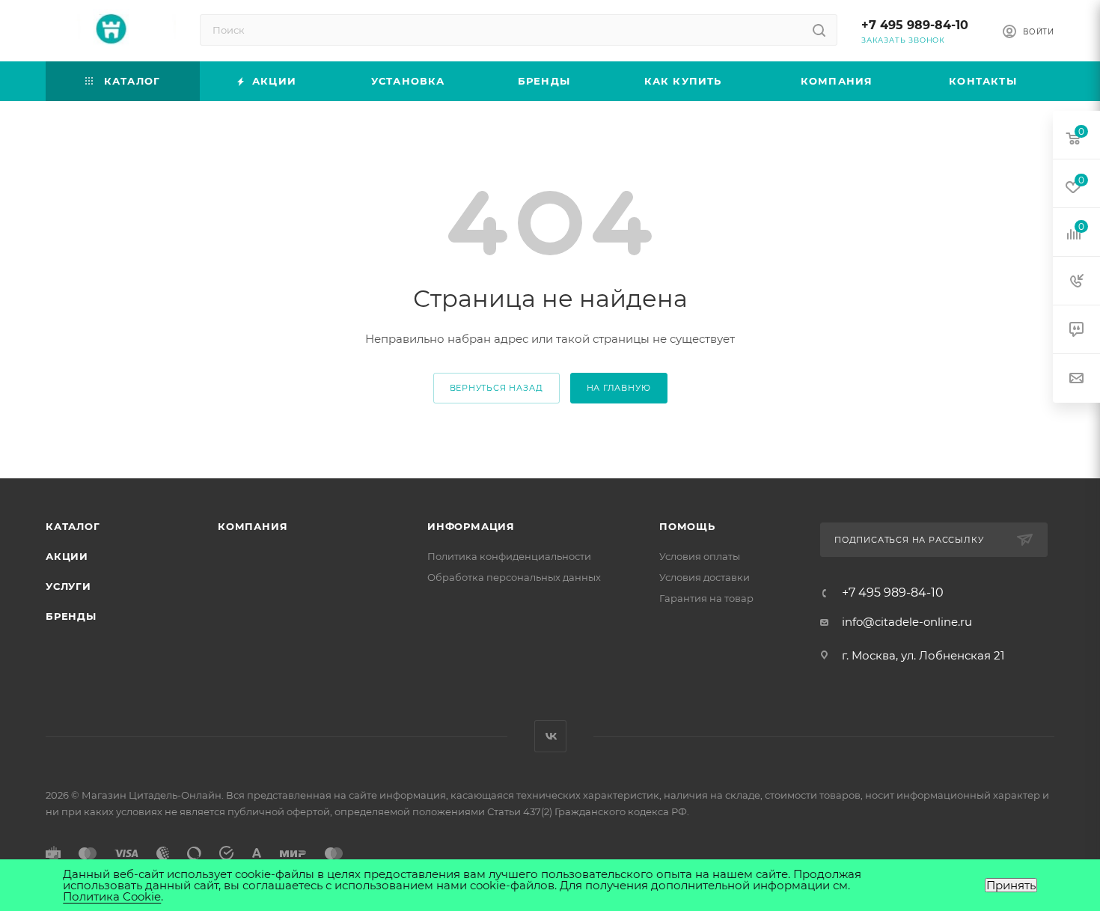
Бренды (71, 616)
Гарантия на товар (706, 598)
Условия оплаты (699, 556)
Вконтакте (550, 736)
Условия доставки (704, 577)
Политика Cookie (112, 896)
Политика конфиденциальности (509, 556)
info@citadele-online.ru (907, 622)
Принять (1011, 885)
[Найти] (819, 30)
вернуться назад (496, 388)
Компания (252, 526)
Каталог (73, 526)
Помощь (687, 526)
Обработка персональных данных (514, 577)
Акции (67, 556)
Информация (471, 526)
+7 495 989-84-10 (914, 25)
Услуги (68, 586)
